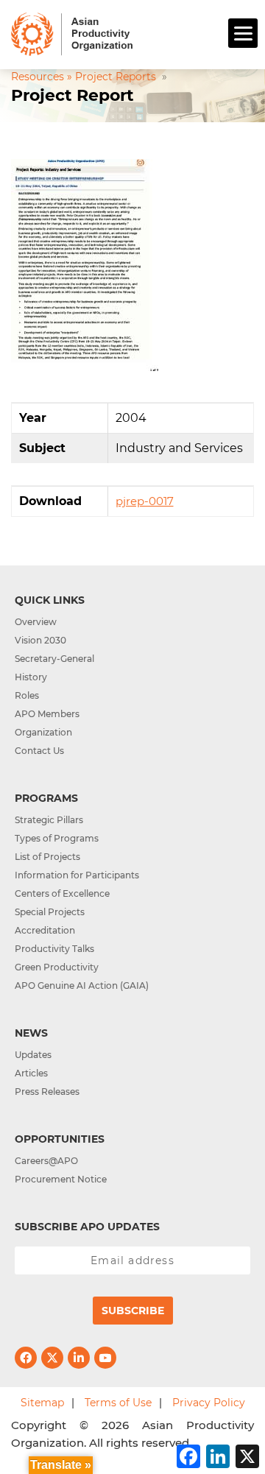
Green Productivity (57, 967)
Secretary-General (54, 658)
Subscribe (133, 1310)
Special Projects (50, 911)
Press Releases (47, 1091)
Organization (43, 732)
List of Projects (47, 856)
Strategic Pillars (49, 819)
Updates (33, 1054)
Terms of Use (118, 1402)
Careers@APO (46, 1160)
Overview (36, 621)
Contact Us (39, 750)
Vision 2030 (40, 640)
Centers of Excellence (62, 893)
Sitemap (42, 1402)
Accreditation (45, 930)
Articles (31, 1073)
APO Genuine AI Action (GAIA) (82, 985)
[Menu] (243, 33)
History (31, 677)
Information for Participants (77, 875)
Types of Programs (57, 838)
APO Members (47, 713)
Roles (27, 695)
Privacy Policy (208, 1402)
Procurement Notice (61, 1179)
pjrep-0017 (145, 501)
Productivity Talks (54, 948)
